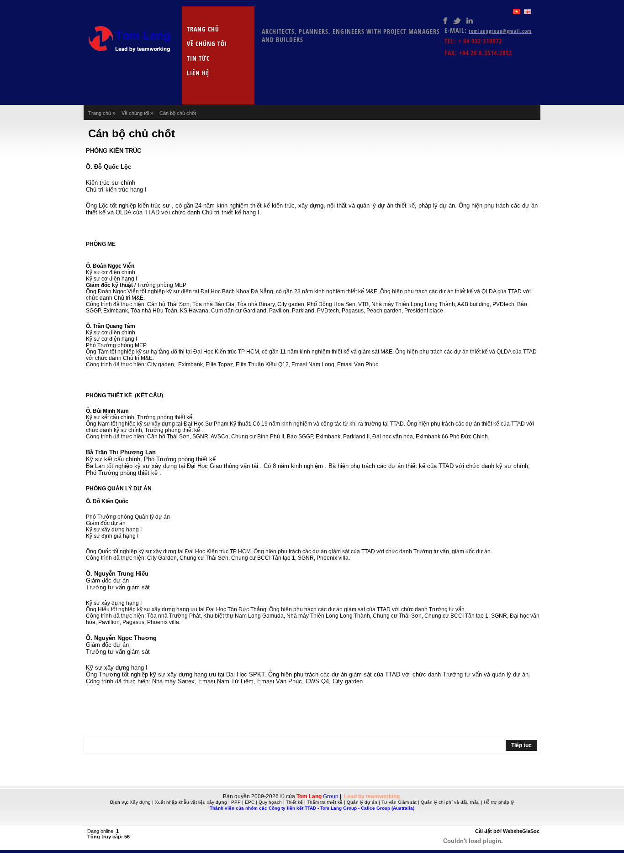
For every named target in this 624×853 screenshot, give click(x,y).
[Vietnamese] (516, 11)
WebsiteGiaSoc (521, 831)
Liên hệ (198, 72)
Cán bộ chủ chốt (177, 113)
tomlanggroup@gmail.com (500, 30)
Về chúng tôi (207, 43)
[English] (527, 11)
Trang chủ (203, 29)
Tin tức (198, 58)
